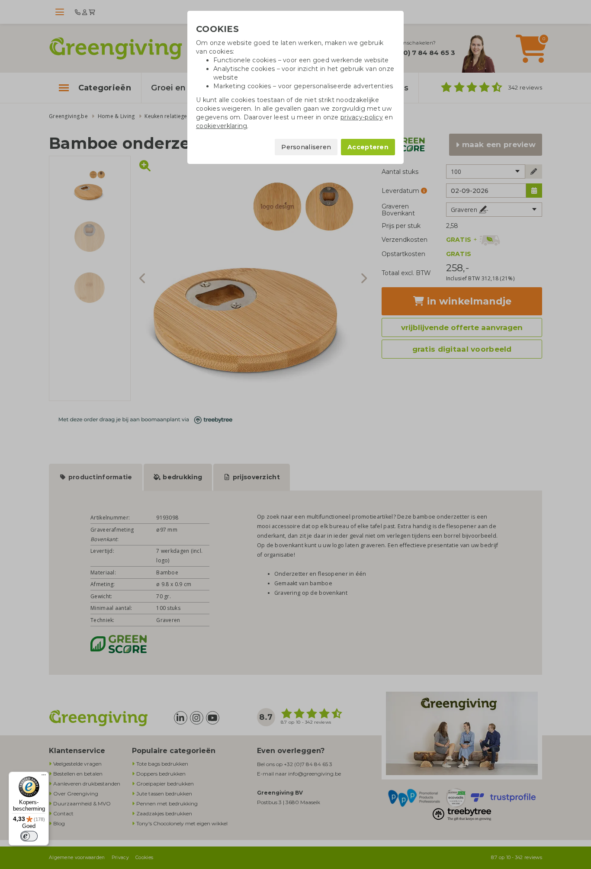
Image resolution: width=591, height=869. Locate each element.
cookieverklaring (221, 126)
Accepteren (368, 147)
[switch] (29, 836)
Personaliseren (306, 147)
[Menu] (44, 777)
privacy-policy (361, 117)
